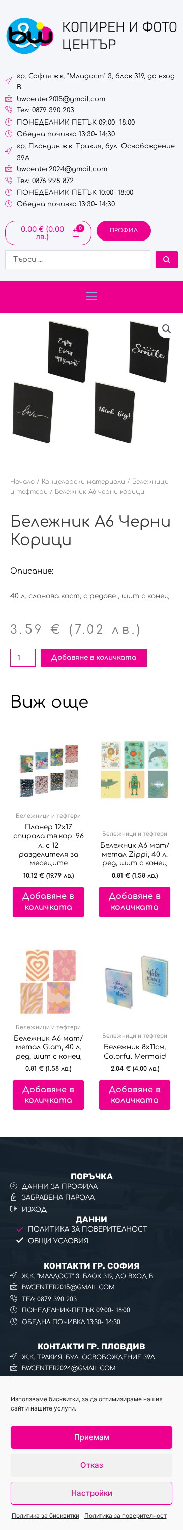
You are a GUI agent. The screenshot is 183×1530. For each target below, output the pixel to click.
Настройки (91, 1493)
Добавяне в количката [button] (48, 902)
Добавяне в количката (93, 658)
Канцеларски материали (83, 481)
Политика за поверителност (125, 1515)
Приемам (91, 1437)
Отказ (91, 1465)
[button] (91, 297)
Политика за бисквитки (45, 1515)
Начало (22, 481)
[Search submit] (167, 259)
